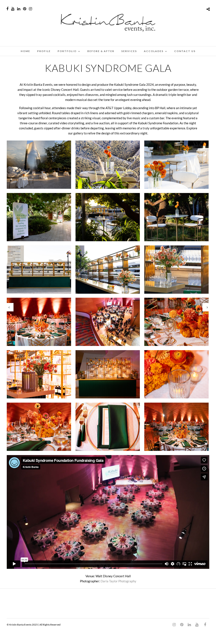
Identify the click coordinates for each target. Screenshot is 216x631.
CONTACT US (185, 51)
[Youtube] (12, 9)
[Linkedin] (18, 9)
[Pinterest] (24, 9)
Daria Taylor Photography (118, 581)
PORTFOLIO (67, 51)
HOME (25, 51)
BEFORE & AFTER (100, 51)
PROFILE (44, 51)
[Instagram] (30, 9)
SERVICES (129, 51)
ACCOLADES (153, 51)
